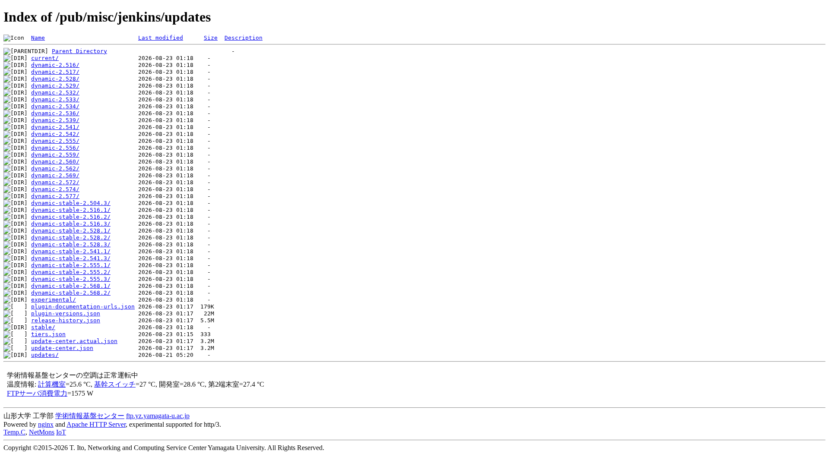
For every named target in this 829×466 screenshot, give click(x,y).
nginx (46, 424)
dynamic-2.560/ (55, 161)
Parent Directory (79, 51)
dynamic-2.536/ (55, 113)
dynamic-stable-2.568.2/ (71, 293)
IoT (61, 432)
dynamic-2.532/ (55, 92)
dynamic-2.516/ (55, 65)
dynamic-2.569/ (55, 175)
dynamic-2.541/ (55, 127)
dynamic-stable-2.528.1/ (71, 230)
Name (38, 38)
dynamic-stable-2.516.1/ (71, 210)
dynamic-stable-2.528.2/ (71, 237)
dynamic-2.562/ (55, 168)
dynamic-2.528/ (55, 79)
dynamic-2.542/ (55, 134)
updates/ (45, 355)
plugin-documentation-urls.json (83, 306)
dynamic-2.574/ (55, 189)
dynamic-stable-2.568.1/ (71, 286)
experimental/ (53, 299)
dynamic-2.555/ (55, 141)
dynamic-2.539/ (55, 120)
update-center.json (62, 348)
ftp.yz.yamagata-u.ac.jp (158, 415)
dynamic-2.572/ (55, 182)
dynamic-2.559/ (55, 154)
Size (211, 38)
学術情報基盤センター (89, 415)
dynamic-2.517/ (55, 72)
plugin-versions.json (65, 313)
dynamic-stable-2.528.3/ (71, 244)
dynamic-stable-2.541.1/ (71, 251)
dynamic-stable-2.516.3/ (71, 223)
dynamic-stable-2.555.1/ (71, 265)
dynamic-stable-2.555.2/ (71, 272)
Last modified (160, 38)
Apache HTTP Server (96, 424)
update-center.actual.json (74, 341)
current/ (45, 58)
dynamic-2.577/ (55, 196)
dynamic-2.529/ (55, 85)
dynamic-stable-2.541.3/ (71, 258)
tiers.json (48, 334)
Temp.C (14, 432)
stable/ (43, 327)
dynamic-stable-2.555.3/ (71, 279)
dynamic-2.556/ (55, 148)
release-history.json (65, 320)
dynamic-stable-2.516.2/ (71, 217)
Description (244, 38)
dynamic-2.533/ (55, 99)
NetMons (41, 432)
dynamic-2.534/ (55, 106)
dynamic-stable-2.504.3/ (71, 203)
